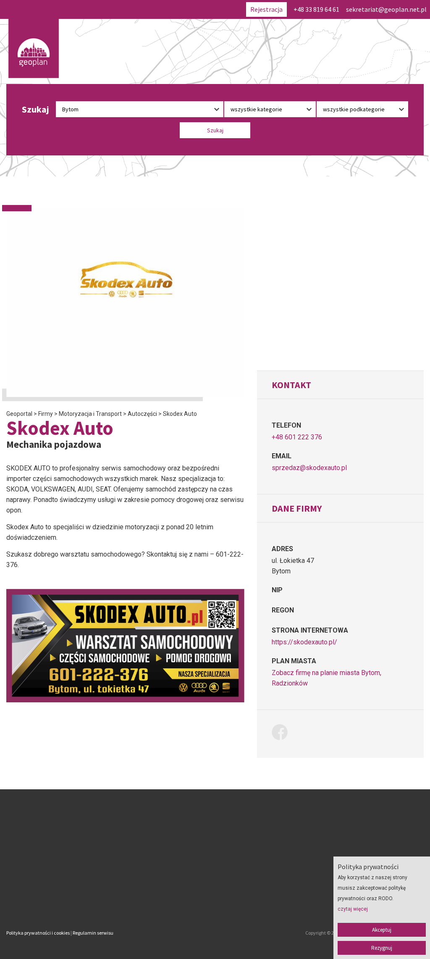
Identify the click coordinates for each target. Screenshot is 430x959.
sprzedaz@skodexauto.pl (309, 468)
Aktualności (165, 876)
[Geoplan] (33, 48)
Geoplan (160, 897)
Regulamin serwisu (93, 933)
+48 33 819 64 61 (316, 9)
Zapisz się (162, 854)
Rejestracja (266, 9)
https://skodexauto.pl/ (304, 642)
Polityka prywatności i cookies (38, 933)
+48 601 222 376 (297, 437)
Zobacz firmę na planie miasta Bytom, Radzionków (326, 678)
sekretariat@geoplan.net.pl (386, 9)
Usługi (157, 865)
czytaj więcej (353, 909)
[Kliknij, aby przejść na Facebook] (283, 733)
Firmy (156, 843)
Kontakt (160, 887)
